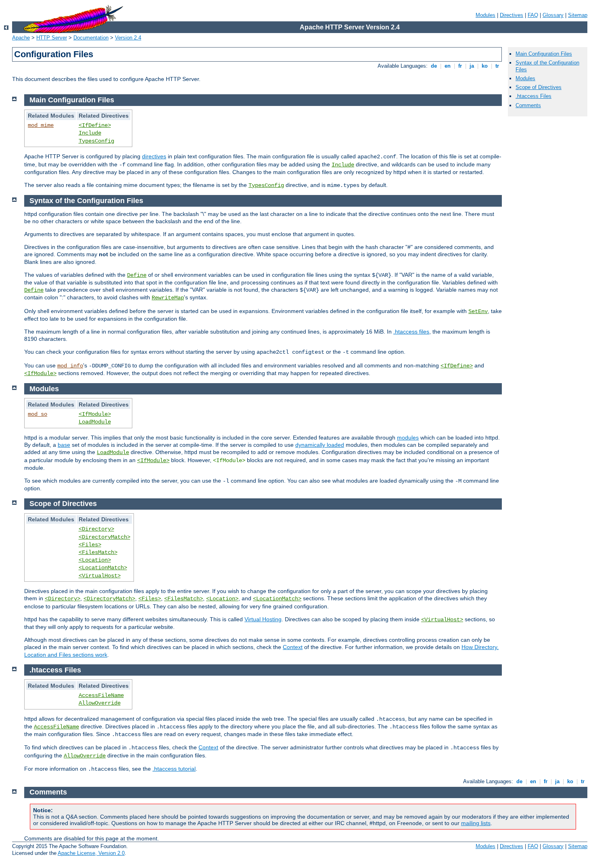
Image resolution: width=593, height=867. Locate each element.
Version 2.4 (128, 38)
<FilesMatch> (98, 552)
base (64, 445)
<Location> (95, 560)
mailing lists (476, 823)
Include (90, 133)
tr (497, 66)
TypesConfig (96, 141)
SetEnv (478, 311)
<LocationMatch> (103, 567)
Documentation (91, 38)
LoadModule (95, 422)
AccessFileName (101, 695)
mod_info (70, 366)
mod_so (37, 414)
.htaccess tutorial (174, 768)
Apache (21, 38)
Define (136, 275)
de (433, 66)
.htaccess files (411, 331)
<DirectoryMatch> (104, 537)
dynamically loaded (319, 445)
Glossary (553, 15)
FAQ (533, 15)
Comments (528, 105)
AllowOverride (100, 703)
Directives (511, 15)
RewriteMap (168, 298)
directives (154, 156)
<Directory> (96, 529)
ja (472, 66)
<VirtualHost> (100, 575)
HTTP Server (51, 38)
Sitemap (577, 15)
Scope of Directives (539, 87)
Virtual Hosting (263, 619)
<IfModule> (40, 373)
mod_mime (41, 125)
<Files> (90, 544)
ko (484, 66)
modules (408, 437)
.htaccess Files (533, 96)
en (447, 66)
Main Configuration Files (544, 54)
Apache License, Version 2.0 (91, 853)
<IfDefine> (95, 125)
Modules (485, 15)
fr (460, 66)
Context (293, 647)
